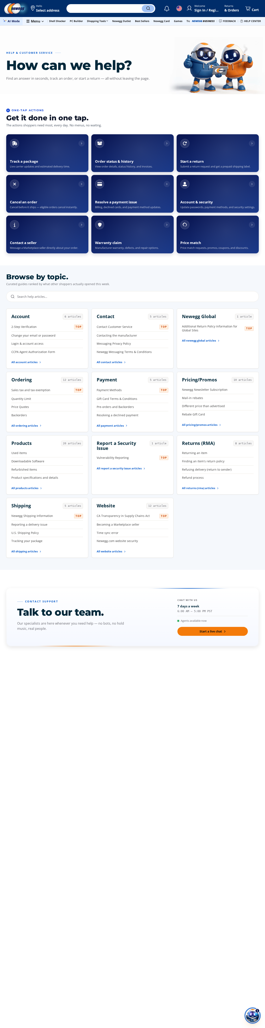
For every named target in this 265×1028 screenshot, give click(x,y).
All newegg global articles (199, 340)
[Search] (148, 8)
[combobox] (135, 296)
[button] (45, 8)
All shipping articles (24, 551)
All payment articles (110, 425)
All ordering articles (24, 425)
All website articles (109, 551)
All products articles (24, 488)
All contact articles (109, 362)
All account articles (24, 362)
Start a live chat (211, 631)
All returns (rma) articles (198, 488)
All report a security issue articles (119, 468)
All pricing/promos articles (199, 425)
